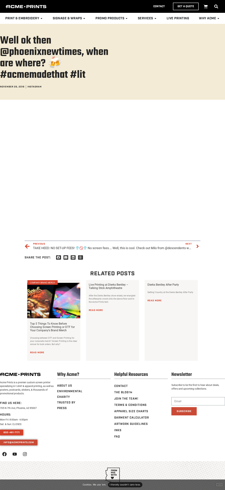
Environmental (69, 391)
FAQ (117, 437)
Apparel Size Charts (131, 411)
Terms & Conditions (130, 405)
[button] (216, 6)
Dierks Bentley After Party (163, 284)
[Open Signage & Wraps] (84, 18)
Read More (37, 352)
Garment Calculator (131, 418)
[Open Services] (155, 18)
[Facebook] (4, 454)
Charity (63, 397)
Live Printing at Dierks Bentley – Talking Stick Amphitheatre (108, 286)
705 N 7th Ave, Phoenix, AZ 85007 (18, 408)
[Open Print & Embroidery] (41, 18)
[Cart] (205, 6)
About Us (64, 386)
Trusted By (66, 403)
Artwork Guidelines (131, 424)
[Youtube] (14, 454)
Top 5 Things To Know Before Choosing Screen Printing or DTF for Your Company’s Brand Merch (52, 327)
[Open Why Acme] (218, 18)
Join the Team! (126, 399)
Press (62, 408)
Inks (117, 430)
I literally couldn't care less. (125, 484)
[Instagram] (24, 454)
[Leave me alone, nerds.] (219, 484)
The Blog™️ (123, 392)
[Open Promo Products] (126, 18)
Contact (121, 386)
